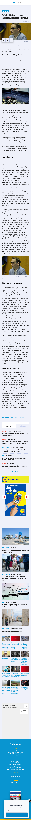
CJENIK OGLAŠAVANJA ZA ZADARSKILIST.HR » (15, 767)
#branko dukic (5, 417)
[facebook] (3, 40)
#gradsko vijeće (14, 417)
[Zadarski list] (16, 2)
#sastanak (22, 417)
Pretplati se (17, 815)
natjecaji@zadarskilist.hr (16, 766)
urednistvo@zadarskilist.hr (15, 775)
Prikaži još (15, 472)
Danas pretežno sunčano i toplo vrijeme (12, 60)
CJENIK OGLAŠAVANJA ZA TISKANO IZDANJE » (15, 769)
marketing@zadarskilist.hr (17, 764)
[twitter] (7, 40)
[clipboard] (11, 40)
